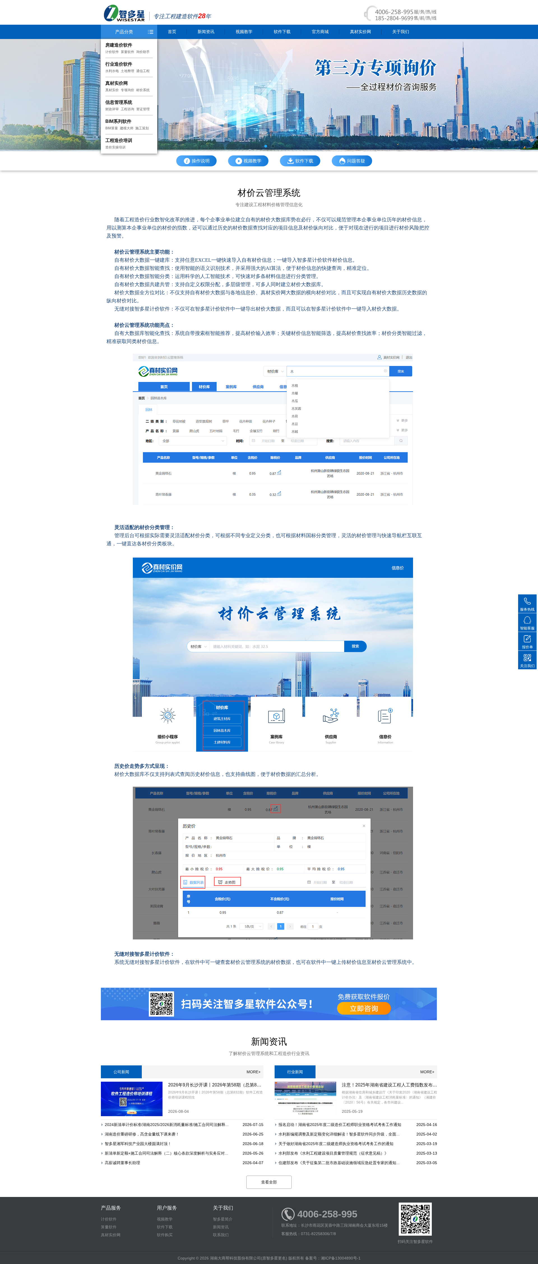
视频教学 (244, 31)
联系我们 (221, 1235)
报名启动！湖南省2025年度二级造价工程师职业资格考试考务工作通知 (340, 1124)
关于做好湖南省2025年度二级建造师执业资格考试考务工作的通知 (336, 1143)
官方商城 (320, 31)
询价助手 (143, 52)
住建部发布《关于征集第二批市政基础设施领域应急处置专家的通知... (339, 1162)
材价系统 (143, 90)
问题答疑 (356, 160)
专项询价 (127, 90)
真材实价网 (116, 83)
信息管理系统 (118, 102)
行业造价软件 (118, 64)
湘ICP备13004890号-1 (341, 1258)
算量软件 (127, 52)
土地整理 (127, 71)
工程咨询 (127, 109)
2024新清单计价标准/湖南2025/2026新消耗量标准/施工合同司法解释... (167, 1124)
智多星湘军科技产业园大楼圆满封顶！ (138, 1143)
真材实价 (112, 90)
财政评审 (112, 109)
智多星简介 (223, 1219)
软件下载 (282, 31)
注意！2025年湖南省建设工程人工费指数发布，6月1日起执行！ (405, 1085)
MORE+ (254, 1072)
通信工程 (143, 71)
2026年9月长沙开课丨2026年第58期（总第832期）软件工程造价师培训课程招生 (248, 1085)
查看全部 (269, 1182)
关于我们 (400, 31)
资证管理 (143, 109)
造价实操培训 (115, 147)
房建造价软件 (118, 45)
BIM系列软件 (118, 121)
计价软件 (112, 52)
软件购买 (165, 1235)
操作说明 (201, 160)
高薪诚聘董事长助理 (122, 1162)
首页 (172, 31)
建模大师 (126, 128)
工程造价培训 (118, 140)
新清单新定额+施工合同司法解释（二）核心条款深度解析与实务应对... (166, 1153)
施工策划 (142, 128)
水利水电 (112, 71)
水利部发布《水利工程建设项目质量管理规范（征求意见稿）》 (333, 1153)
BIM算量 (111, 128)
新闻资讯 (206, 31)
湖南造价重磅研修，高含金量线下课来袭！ (142, 1134)
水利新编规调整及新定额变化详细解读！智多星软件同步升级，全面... (339, 1134)
